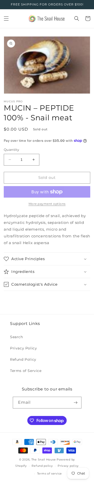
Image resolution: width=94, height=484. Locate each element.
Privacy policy (68, 465)
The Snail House (43, 459)
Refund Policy (23, 359)
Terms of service (49, 473)
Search (16, 337)
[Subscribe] (75, 402)
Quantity (11, 150)
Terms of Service (26, 370)
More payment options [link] (47, 204)
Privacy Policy (23, 348)
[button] (6, 18)
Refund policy (42, 465)
